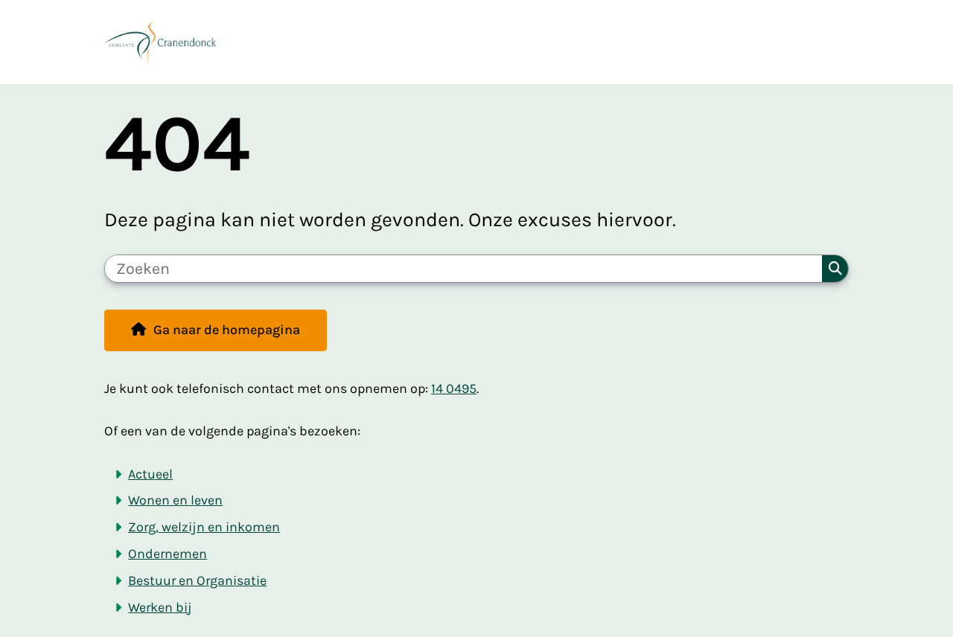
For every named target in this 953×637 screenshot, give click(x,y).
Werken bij (160, 607)
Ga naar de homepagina (226, 330)
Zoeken (835, 268)
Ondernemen (167, 554)
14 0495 (453, 389)
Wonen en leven (175, 500)
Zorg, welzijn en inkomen (204, 527)
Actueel (150, 474)
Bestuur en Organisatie (197, 581)
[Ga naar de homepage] (469, 42)
